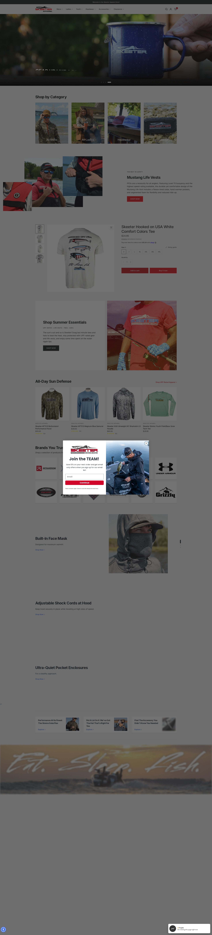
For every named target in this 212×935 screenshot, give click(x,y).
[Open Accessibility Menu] (3, 929)
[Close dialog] (146, 443)
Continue (84, 482)
